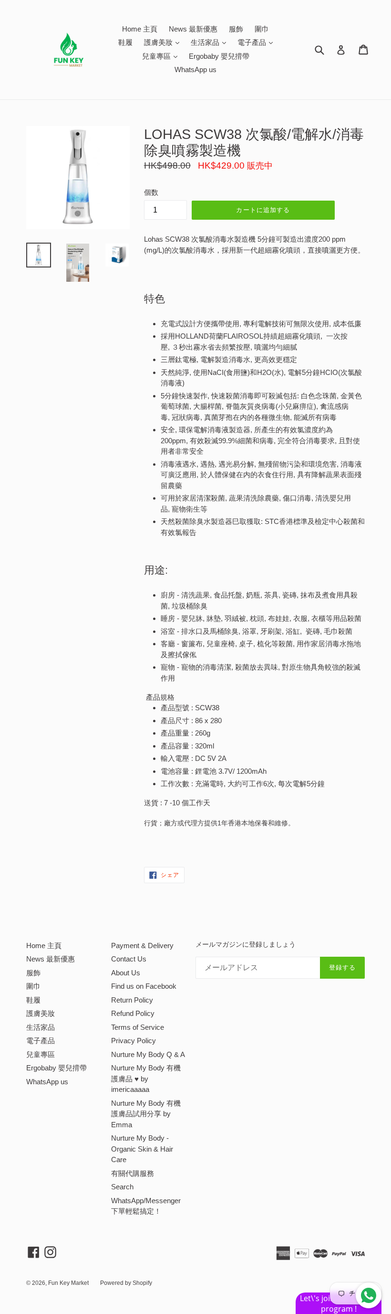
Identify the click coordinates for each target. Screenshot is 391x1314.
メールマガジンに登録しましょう (246, 944)
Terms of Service (137, 1027)
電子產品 (257, 42)
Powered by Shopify (126, 1283)
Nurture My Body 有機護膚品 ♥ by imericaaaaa (146, 1078)
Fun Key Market (68, 1283)
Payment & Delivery (142, 945)
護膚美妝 (164, 42)
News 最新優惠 (193, 29)
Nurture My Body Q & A (148, 1054)
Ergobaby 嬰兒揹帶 (219, 56)
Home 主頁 (139, 29)
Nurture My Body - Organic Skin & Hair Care (142, 1149)
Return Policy (132, 1000)
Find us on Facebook (143, 986)
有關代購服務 (132, 1173)
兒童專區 (162, 56)
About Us (125, 973)
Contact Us (128, 959)
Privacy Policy (133, 1040)
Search (122, 1187)
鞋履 (125, 42)
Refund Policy (132, 1013)
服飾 (236, 29)
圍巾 (262, 29)
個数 (151, 192)
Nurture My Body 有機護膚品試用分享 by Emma (146, 1114)
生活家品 (211, 42)
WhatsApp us (195, 69)
